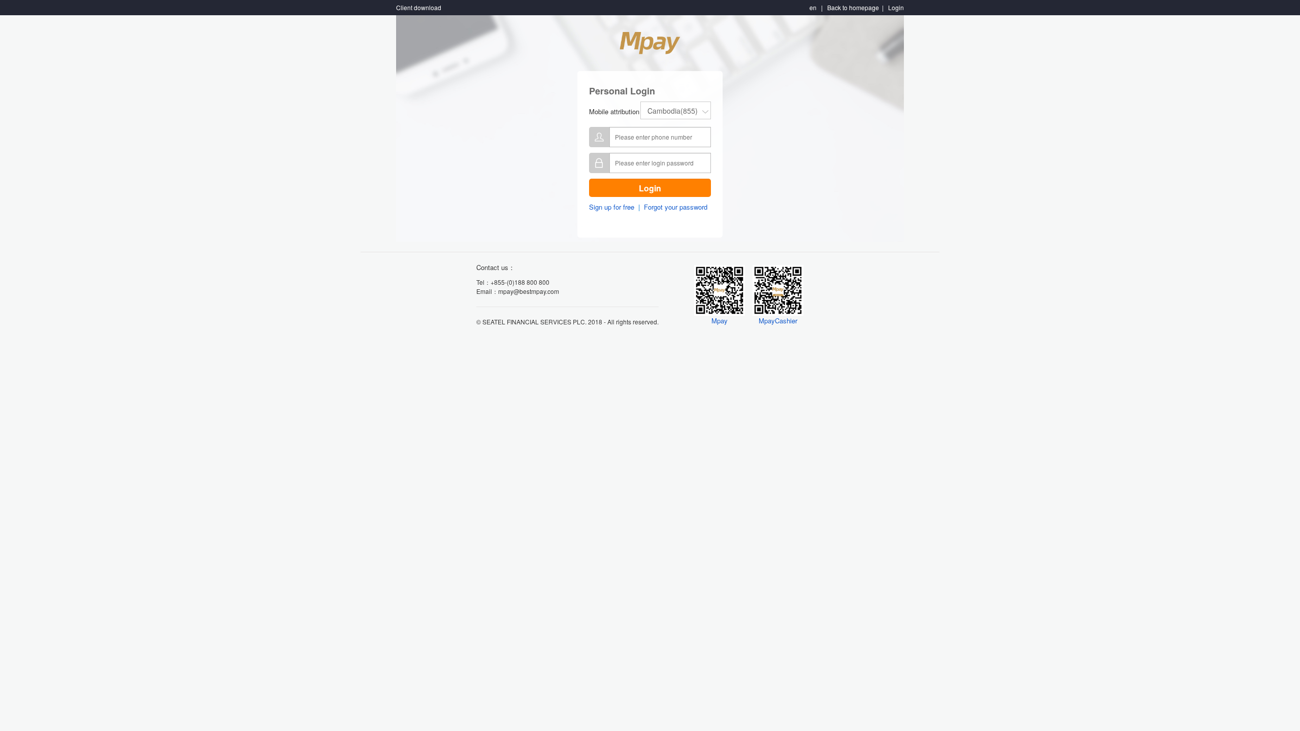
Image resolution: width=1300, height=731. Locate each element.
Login (650, 188)
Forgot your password (675, 207)
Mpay (719, 320)
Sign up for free (611, 207)
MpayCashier (778, 320)
